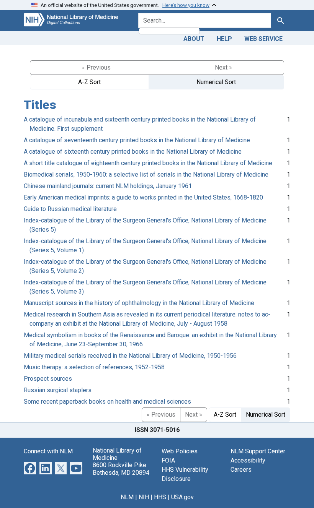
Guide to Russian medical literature (70, 209)
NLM (127, 497)
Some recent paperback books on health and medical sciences (107, 401)
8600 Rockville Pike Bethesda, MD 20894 (121, 468)
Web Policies (180, 451)
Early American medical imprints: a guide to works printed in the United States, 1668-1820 (143, 197)
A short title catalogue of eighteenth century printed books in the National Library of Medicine (148, 163)
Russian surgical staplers (58, 390)
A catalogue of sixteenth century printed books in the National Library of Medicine (133, 151)
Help (224, 38)
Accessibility (248, 460)
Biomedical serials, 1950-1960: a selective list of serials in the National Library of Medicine (146, 174)
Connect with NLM (48, 451)
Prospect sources (48, 378)
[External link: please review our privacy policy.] (30, 467)
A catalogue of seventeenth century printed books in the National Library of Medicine (137, 140)
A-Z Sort (89, 82)
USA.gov (182, 497)
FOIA (168, 460)
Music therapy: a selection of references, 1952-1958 (94, 367)
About (193, 38)
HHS (160, 497)
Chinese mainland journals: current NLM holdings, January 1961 (108, 186)
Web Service (263, 38)
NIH (144, 497)
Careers (241, 469)
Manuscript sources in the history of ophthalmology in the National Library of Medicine (139, 303)
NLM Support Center (258, 451)
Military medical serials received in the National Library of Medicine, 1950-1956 (130, 355)
